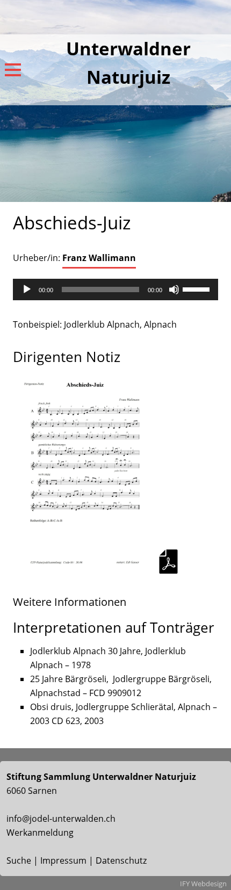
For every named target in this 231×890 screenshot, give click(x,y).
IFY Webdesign (203, 883)
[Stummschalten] (174, 289)
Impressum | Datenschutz (93, 860)
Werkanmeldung (40, 832)
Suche (18, 860)
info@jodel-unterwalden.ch (61, 818)
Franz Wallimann (99, 258)
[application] (115, 289)
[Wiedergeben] (26, 289)
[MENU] (13, 70)
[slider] (198, 288)
